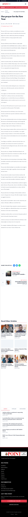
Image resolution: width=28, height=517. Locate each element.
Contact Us (3, 486)
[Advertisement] (14, 246)
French (2, 473)
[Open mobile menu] (25, 4)
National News (4, 467)
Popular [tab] (14, 408)
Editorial (3, 469)
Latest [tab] (5, 408)
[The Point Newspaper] (19, 0)
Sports (2, 471)
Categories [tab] (23, 408)
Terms (16, 514)
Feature (2, 477)
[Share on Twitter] (17, 265)
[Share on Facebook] (14, 265)
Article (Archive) (7, 11)
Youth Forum (4, 478)
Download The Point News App (8, 490)
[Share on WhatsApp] (19, 265)
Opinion (3, 475)
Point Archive (24, 0)
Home (2, 11)
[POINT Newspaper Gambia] (17, 0)
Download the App (14, 501)
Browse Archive (14, 504)
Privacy (12, 514)
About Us (3, 484)
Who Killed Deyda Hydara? (7, 488)
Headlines (3, 465)
